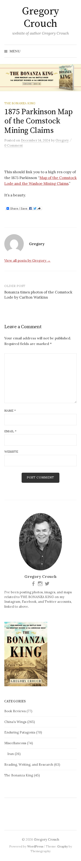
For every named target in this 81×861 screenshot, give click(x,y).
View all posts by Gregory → (27, 260)
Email (10, 431)
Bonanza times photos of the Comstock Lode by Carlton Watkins (38, 295)
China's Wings (15, 722)
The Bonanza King (19, 103)
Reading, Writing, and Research (28, 764)
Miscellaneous (15, 743)
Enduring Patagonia (19, 732)
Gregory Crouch (40, 17)
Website (11, 452)
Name (10, 411)
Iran (10, 754)
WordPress (35, 846)
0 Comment (13, 145)
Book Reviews (15, 711)
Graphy (62, 846)
